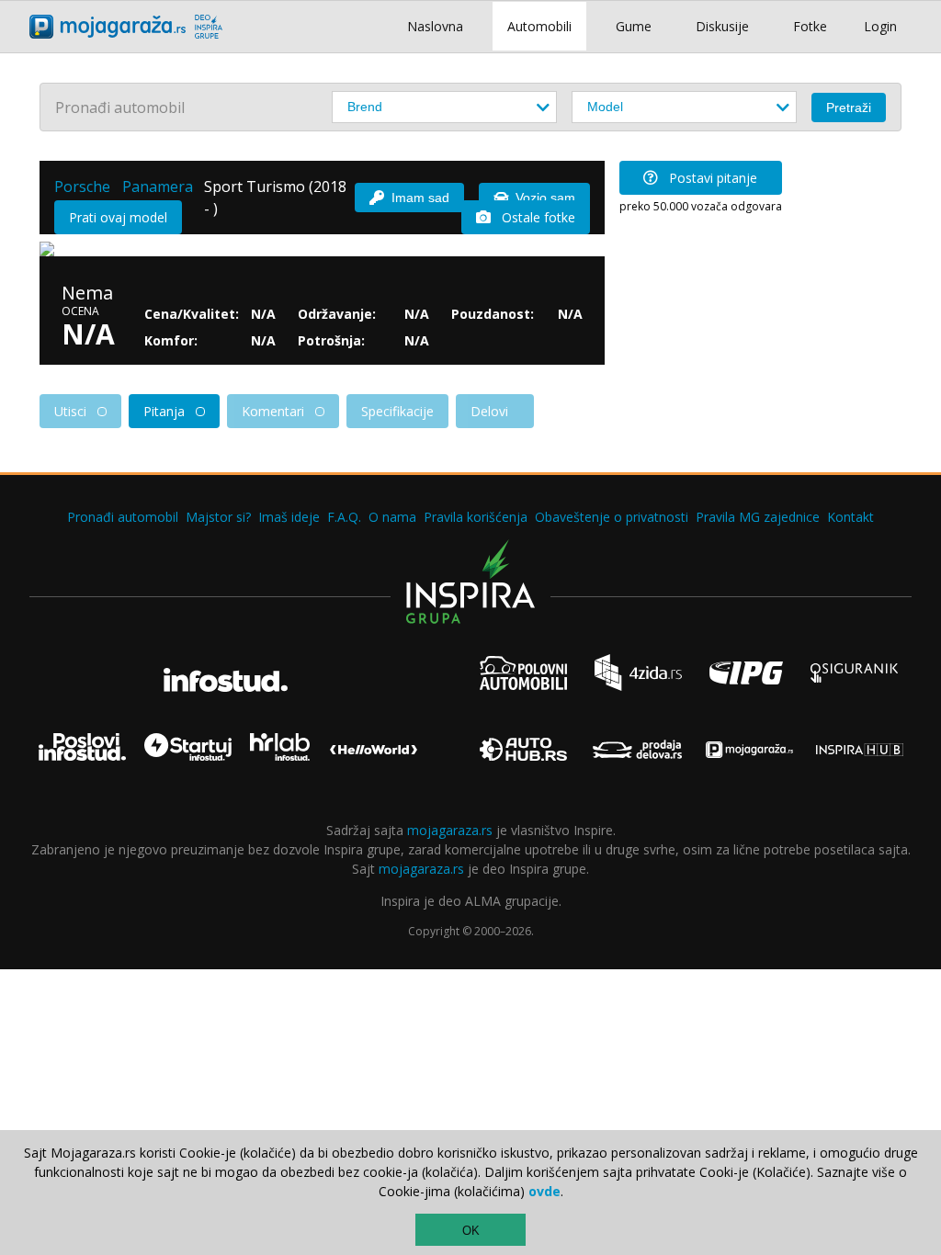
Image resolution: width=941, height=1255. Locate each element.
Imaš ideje (289, 517)
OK (471, 1231)
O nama (392, 517)
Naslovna (435, 26)
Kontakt (850, 517)
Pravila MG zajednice (758, 517)
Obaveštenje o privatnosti (611, 517)
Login (880, 26)
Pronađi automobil (122, 517)
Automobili (539, 26)
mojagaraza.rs (450, 830)
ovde (544, 1191)
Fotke (810, 26)
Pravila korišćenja (475, 517)
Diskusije (722, 26)
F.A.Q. (344, 517)
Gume (634, 26)
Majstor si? (218, 517)
